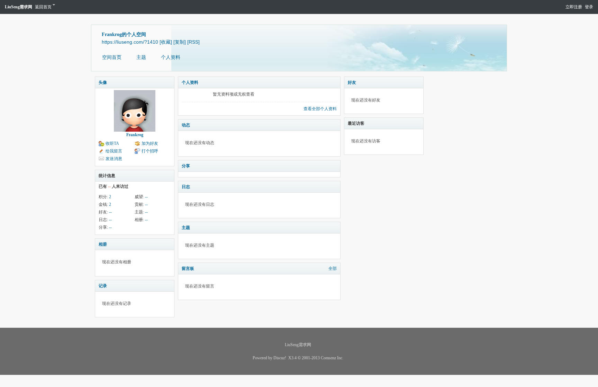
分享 (186, 166)
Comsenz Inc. (332, 357)
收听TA (112, 143)
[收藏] (166, 42)
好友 (352, 82)
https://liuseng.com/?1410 (130, 42)
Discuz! (279, 357)
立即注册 (573, 7)
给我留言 (114, 151)
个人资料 (170, 57)
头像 (103, 82)
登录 (589, 7)
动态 (186, 125)
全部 (332, 268)
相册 (103, 244)
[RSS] (193, 42)
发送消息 (114, 158)
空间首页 (111, 57)
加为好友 (150, 143)
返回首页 (43, 7)
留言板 (188, 268)
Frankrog (134, 134)
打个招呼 (150, 151)
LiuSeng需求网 (18, 7)
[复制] (179, 42)
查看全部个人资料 (320, 108)
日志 (186, 186)
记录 (103, 285)
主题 (141, 57)
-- (146, 196)
